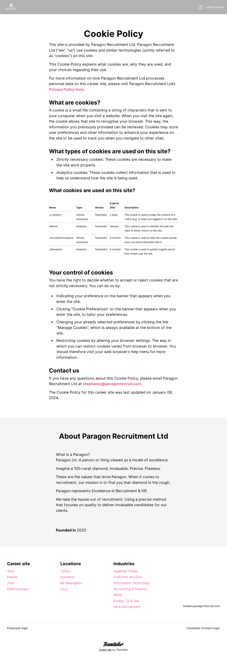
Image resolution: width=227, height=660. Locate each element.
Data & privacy (18, 589)
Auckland (67, 577)
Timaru (65, 571)
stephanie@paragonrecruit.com (112, 384)
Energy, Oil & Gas (126, 601)
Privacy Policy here (66, 89)
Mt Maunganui (71, 583)
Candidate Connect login (203, 628)
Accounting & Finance (130, 589)
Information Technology (132, 583)
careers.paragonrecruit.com (201, 606)
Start (11, 571)
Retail (118, 595)
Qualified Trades (126, 571)
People (12, 577)
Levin (64, 589)
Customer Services (128, 577)
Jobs (10, 583)
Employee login (17, 628)
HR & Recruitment (127, 607)
